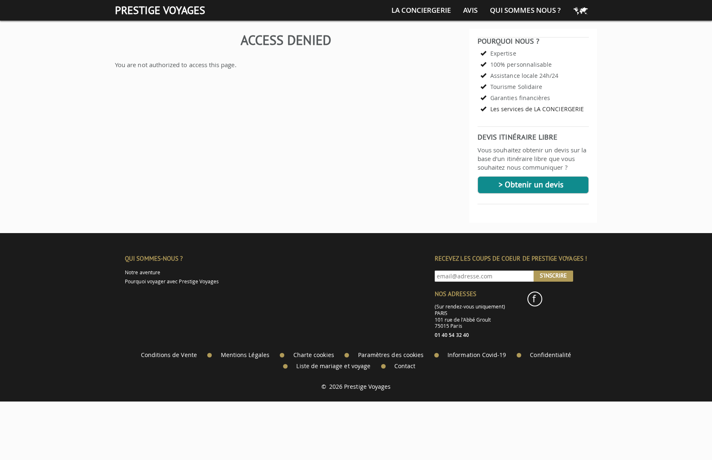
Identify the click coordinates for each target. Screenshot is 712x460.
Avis (470, 10)
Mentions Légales (245, 355)
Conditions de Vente (169, 355)
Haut (683, 433)
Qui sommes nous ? (525, 10)
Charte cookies (313, 355)
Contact (404, 366)
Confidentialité (550, 355)
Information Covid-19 (476, 355)
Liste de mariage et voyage (333, 366)
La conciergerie (421, 10)
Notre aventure (142, 272)
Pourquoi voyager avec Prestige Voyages (172, 281)
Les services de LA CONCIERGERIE (537, 109)
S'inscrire (553, 275)
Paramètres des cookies (391, 355)
